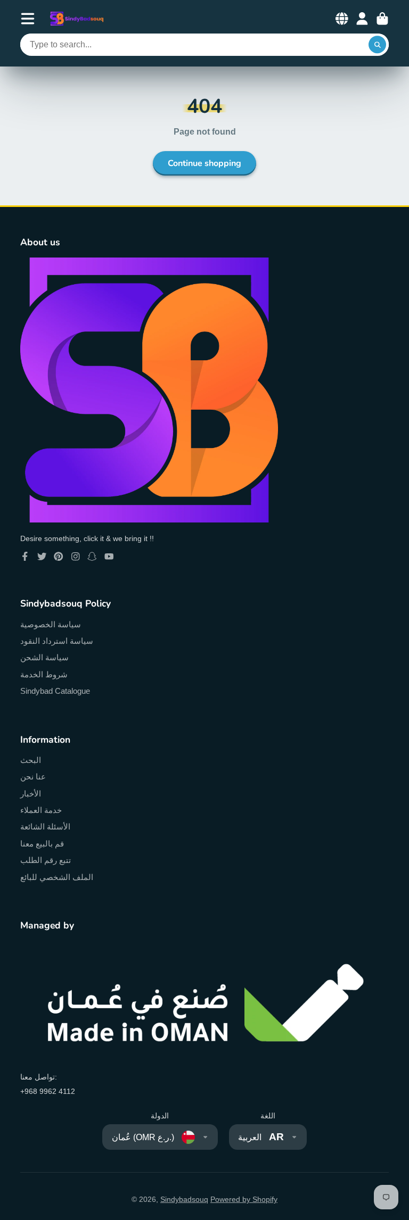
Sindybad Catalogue (55, 690)
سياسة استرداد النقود (56, 640)
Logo (76, 19)
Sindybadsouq (184, 1199)
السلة (382, 18)
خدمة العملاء (41, 810)
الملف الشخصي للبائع (56, 877)
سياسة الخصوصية (50, 624)
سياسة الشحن (44, 657)
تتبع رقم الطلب (45, 860)
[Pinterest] (58, 556)
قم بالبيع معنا (42, 843)
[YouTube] (109, 556)
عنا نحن (33, 776)
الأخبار (30, 793)
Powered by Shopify (243, 1199)
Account (362, 18)
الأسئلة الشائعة (45, 826)
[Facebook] (25, 556)
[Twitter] (42, 556)
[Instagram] (75, 556)
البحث (30, 760)
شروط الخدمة (44, 674)
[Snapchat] (92, 556)
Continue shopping (204, 163)
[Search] (378, 45)
